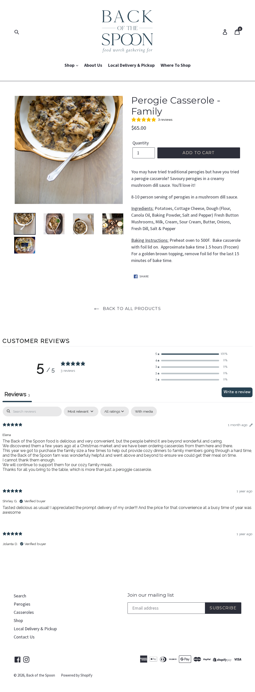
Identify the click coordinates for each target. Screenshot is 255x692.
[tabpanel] (127, 480)
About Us (93, 65)
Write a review (237, 392)
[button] (191, 354)
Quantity (140, 143)
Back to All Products (131, 308)
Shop (69, 65)
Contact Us (24, 637)
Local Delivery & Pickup (131, 65)
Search (20, 596)
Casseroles (24, 612)
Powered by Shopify (76, 675)
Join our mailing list (151, 595)
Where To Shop (176, 65)
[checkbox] (144, 411)
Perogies (22, 604)
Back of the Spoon (40, 675)
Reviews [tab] (17, 394)
